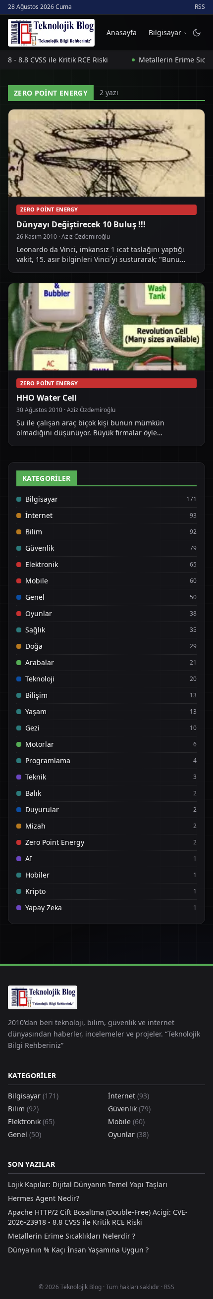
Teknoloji (39, 678)
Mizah (35, 826)
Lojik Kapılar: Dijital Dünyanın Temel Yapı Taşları (87, 1184)
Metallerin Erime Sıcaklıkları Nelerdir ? (71, 1236)
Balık (33, 793)
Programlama (47, 760)
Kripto (35, 891)
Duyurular (42, 809)
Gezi (32, 727)
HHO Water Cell (46, 397)
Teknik (35, 776)
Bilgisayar (165, 32)
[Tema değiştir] (196, 32)
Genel (35, 597)
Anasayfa (121, 32)
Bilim (33, 531)
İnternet (39, 515)
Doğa (34, 646)
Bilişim (36, 695)
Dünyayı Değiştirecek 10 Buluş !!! (81, 224)
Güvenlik (39, 548)
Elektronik (41, 564)
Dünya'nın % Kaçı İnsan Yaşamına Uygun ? (78, 1249)
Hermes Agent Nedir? (43, 1198)
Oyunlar (38, 613)
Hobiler (37, 875)
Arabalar (39, 662)
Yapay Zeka (43, 907)
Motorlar (39, 744)
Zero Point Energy (49, 209)
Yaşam (36, 711)
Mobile (36, 580)
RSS (200, 7)
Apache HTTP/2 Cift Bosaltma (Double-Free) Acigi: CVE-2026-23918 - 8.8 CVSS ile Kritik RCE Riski (98, 1217)
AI (28, 858)
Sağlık (35, 629)
